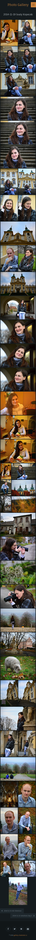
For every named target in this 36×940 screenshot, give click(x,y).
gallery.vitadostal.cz (20, 935)
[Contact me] (27, 929)
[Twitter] (14, 929)
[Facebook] (8, 929)
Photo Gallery (18, 5)
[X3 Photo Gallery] (21, 929)
